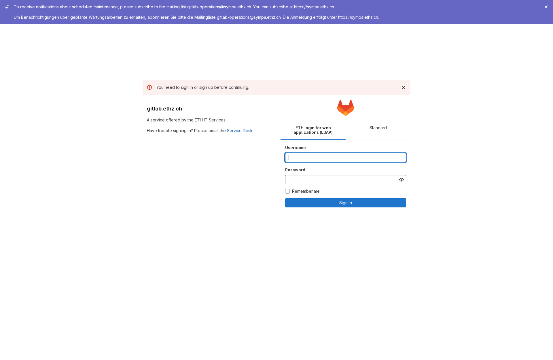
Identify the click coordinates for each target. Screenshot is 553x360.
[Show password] (401, 179)
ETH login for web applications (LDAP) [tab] (313, 130)
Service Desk (240, 130)
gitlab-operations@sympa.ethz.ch (219, 6)
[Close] (546, 6)
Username (295, 147)
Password (295, 169)
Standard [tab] (378, 127)
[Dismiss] (403, 87)
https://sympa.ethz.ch (314, 6)
